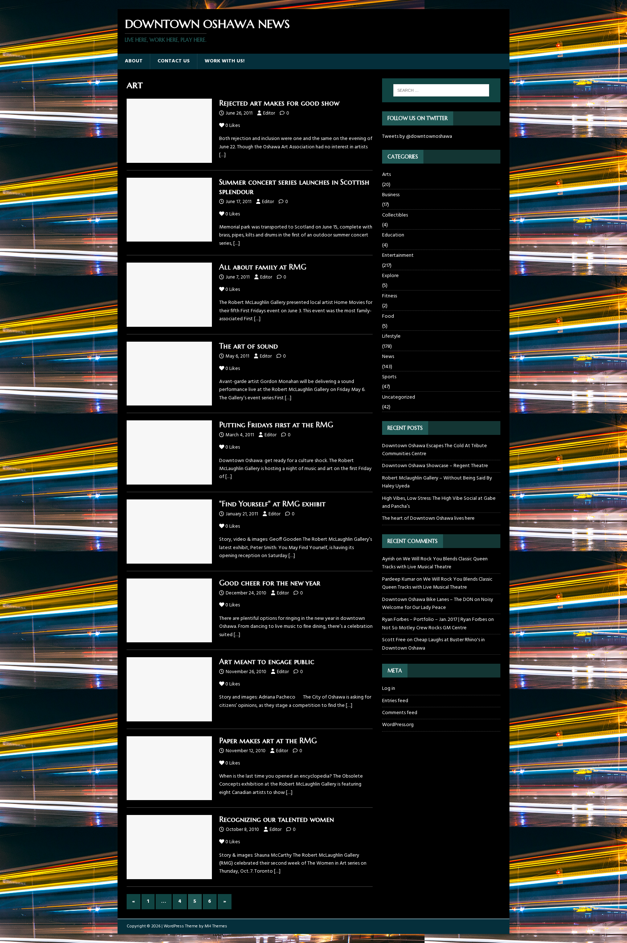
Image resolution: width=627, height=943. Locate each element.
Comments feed (399, 713)
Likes (232, 126)
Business (390, 195)
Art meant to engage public (266, 661)
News (388, 357)
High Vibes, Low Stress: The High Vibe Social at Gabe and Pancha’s (439, 502)
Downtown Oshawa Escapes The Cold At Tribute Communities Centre (434, 450)
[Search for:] (441, 90)
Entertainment (398, 255)
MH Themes (216, 926)
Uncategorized (398, 397)
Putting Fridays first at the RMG (276, 424)
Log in (388, 689)
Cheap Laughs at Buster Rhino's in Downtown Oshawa (433, 644)
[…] (222, 155)
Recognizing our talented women (276, 819)
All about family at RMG (262, 267)
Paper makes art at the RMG (268, 740)
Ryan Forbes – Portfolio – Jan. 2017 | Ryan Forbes (434, 619)
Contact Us (173, 61)
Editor (269, 113)
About (134, 61)
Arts (386, 175)
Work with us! (225, 61)
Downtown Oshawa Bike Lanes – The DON (427, 600)
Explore (390, 276)
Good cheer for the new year (269, 583)
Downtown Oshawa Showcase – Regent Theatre (435, 466)
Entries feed (395, 701)
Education (393, 235)
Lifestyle (391, 336)
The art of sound (248, 346)
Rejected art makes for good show (279, 103)
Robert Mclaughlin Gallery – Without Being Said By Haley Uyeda (437, 482)
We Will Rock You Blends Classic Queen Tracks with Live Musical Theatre (435, 563)
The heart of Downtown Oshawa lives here (428, 518)
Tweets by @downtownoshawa (417, 136)
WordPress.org (398, 725)
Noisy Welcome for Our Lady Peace (437, 604)
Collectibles (395, 215)
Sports (389, 377)
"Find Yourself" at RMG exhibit (272, 503)
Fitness (389, 296)
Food (388, 316)
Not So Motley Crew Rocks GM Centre (424, 628)
